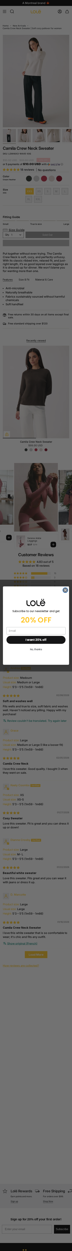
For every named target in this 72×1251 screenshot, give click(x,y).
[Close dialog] (65, 590)
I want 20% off (36, 640)
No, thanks (36, 649)
